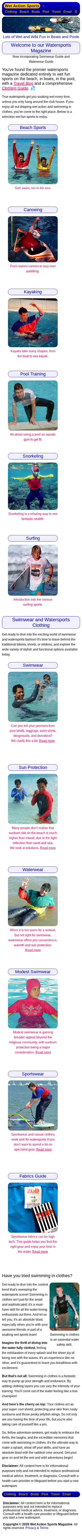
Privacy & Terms (36, 1528)
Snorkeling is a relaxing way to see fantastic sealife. (33, 516)
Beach (24, 11)
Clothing (11, 11)
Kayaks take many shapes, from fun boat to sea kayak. (33, 353)
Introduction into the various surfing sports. (33, 602)
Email (67, 11)
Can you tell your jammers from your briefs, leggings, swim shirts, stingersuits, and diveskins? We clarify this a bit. (33, 733)
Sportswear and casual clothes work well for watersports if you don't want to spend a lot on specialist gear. (33, 1142)
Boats (36, 11)
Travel (56, 11)
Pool (46, 11)
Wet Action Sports (22, 6)
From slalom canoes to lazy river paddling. (33, 268)
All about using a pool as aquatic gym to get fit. (33, 437)
